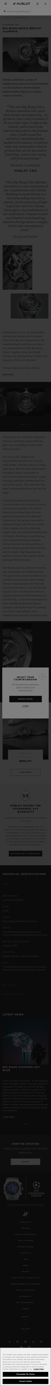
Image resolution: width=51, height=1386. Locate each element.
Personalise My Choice (25, 1374)
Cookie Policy (38, 1369)
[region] (25, 1367)
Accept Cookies (25, 1381)
